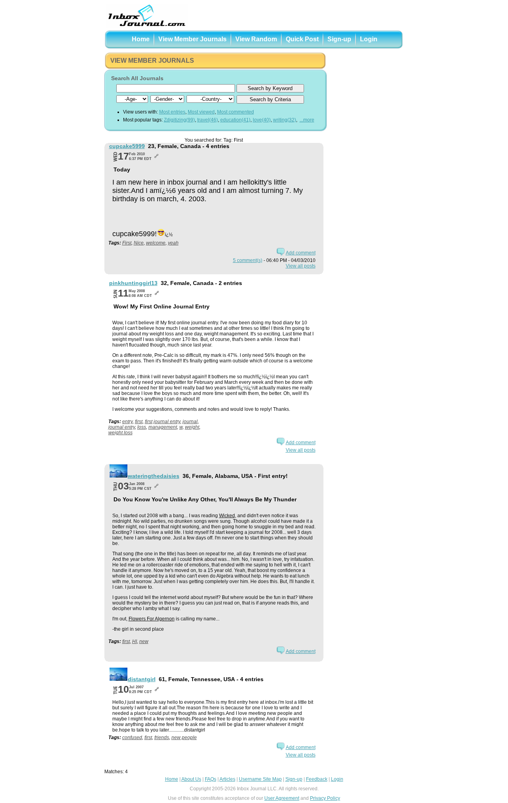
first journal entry (162, 421)
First (126, 243)
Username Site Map (260, 779)
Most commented (235, 112)
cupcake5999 (127, 146)
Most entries (172, 112)
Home (141, 39)
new (143, 641)
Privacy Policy (325, 798)
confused (132, 737)
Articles (227, 779)
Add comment (301, 253)
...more (307, 120)
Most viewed (201, 112)
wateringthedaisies (153, 476)
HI (134, 641)
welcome (155, 243)
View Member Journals (192, 39)
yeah (173, 243)
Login (368, 39)
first (138, 421)
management (162, 427)
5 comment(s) (247, 260)
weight (192, 427)
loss (141, 427)
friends (161, 737)
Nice (139, 243)
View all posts (301, 266)
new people (184, 737)
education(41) (235, 120)
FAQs (210, 779)
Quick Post (302, 39)
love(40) (262, 120)
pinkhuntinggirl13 (133, 283)
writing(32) (284, 120)
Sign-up (339, 39)
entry (127, 421)
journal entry (121, 427)
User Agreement (281, 798)
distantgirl (142, 679)
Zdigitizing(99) (179, 120)
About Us (191, 779)
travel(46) (207, 120)
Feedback (316, 779)
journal (190, 421)
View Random (256, 39)
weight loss (120, 432)
